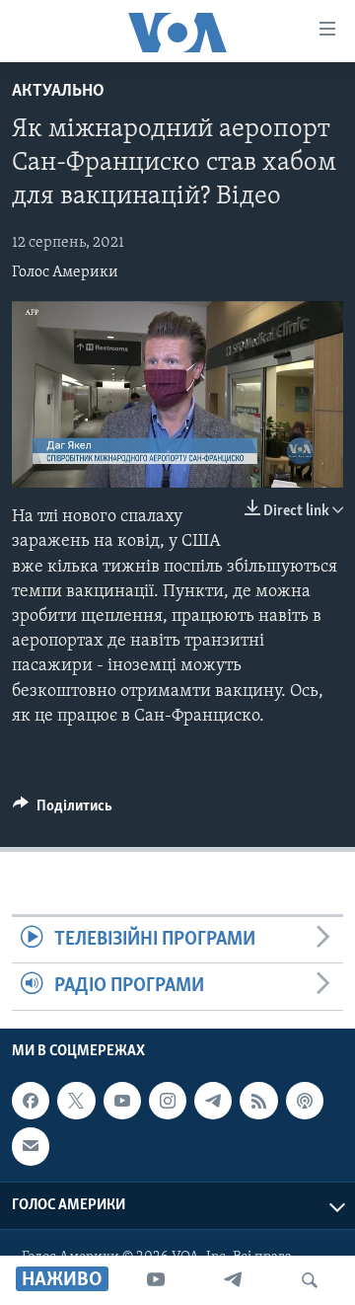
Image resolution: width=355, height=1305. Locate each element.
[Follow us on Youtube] (122, 1100)
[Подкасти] (304, 1100)
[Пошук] (309, 1280)
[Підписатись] (30, 1146)
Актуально (58, 92)
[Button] (62, 810)
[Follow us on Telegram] (213, 1100)
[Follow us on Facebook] (30, 1100)
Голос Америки (65, 272)
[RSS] (258, 1100)
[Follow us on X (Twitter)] (76, 1100)
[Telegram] (232, 1280)
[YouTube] (155, 1280)
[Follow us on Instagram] (167, 1100)
